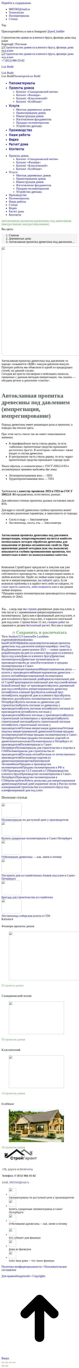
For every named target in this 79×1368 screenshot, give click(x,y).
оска (18, 741)
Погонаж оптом (30, 754)
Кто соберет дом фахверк (25, 1237)
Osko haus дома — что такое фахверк (31, 1260)
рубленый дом (24, 783)
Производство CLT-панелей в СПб (29, 770)
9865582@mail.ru (19, 1182)
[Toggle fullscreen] (10, 1362)
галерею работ (56, 622)
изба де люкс (28, 662)
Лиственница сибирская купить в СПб (25, 915)
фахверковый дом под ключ (25, 790)
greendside (10, 639)
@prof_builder (55, 31)
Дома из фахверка (20, 1249)
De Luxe (38, 636)
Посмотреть (20, 76)
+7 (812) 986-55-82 (12, 60)
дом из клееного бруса (39, 652)
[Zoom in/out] (13, 1362)
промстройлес (16, 780)
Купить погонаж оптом (34, 708)
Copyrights (38, 1276)
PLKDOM (13, 643)
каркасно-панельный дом (26, 679)
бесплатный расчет (38, 625)
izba (19, 639)
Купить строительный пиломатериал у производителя (37, 716)
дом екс (20, 652)
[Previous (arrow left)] (2, 1365)
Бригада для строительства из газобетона (27, 897)
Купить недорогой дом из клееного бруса (35, 695)
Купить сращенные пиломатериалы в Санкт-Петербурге (36, 838)
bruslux (13, 636)
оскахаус (26, 741)
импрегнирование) (28, 669)
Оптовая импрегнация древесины (41, 728)
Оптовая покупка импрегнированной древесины (37, 730)
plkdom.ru (25, 643)
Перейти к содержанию (16, 3)
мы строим (30, 609)
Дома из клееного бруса (36, 656)
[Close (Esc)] (2, 1362)
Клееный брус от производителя (29, 685)
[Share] (6, 1362)
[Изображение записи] (11, 816)
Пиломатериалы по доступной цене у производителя (34, 819)
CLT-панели (25, 636)
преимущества (24, 760)
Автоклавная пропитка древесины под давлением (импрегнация (35, 644)
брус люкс (59, 646)
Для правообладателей (15, 1276)
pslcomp (36, 643)
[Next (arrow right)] (6, 1365)
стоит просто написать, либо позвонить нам (29, 586)
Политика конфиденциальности (21, 1266)
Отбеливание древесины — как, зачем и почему (31, 856)
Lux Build (7, 66)
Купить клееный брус (22, 692)
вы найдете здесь (48, 580)
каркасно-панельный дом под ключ (43, 682)
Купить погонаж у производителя (43, 715)
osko (24, 639)
